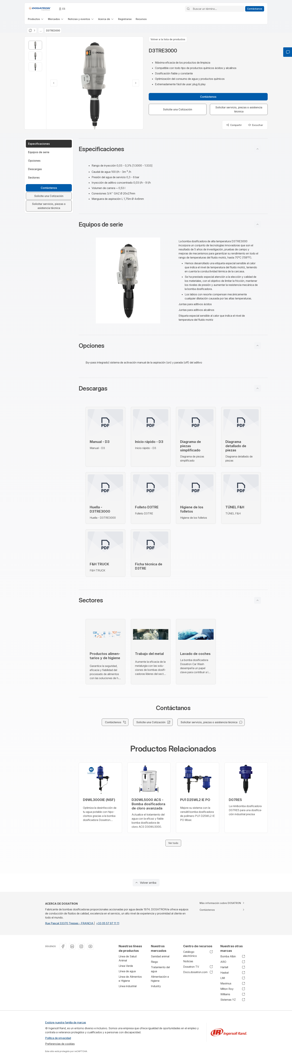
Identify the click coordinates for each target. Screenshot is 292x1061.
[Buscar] (188, 9)
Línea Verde (126, 966)
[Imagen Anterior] (53, 83)
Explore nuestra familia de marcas (65, 1022)
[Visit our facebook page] (63, 946)
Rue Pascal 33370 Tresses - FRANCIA (69, 923)
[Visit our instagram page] (81, 946)
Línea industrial (128, 986)
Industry (156, 986)
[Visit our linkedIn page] (72, 946)
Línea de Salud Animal (128, 958)
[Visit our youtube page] (90, 946)
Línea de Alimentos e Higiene (130, 978)
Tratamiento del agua (160, 969)
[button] (173, 148)
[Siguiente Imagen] (135, 83)
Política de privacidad (58, 1038)
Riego (154, 961)
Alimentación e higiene (160, 978)
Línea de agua (127, 971)
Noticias (188, 961)
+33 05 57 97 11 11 (107, 923)
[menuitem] (36, 19)
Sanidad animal (160, 956)
